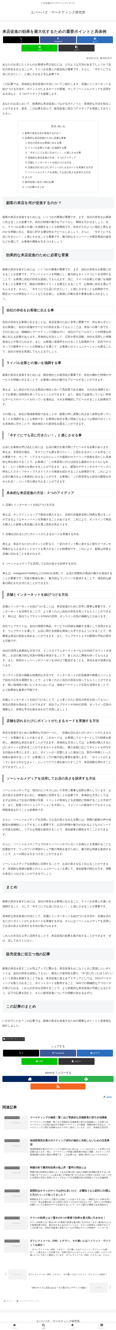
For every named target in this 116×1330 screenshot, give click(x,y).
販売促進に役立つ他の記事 (39, 182)
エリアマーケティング (15, 1039)
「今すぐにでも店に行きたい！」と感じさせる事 (54, 152)
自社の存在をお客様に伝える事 (45, 142)
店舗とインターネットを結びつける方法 (49, 162)
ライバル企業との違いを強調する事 (47, 147)
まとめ (28, 177)
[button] (76, 48)
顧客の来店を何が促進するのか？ (43, 133)
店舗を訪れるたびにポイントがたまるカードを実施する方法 (60, 167)
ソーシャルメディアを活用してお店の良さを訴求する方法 (59, 172)
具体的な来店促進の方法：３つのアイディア (52, 157)
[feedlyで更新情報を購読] (86, 1079)
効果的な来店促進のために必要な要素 (45, 138)
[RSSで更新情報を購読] (58, 1086)
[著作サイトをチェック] (29, 1079)
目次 (53, 126)
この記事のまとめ (34, 187)
